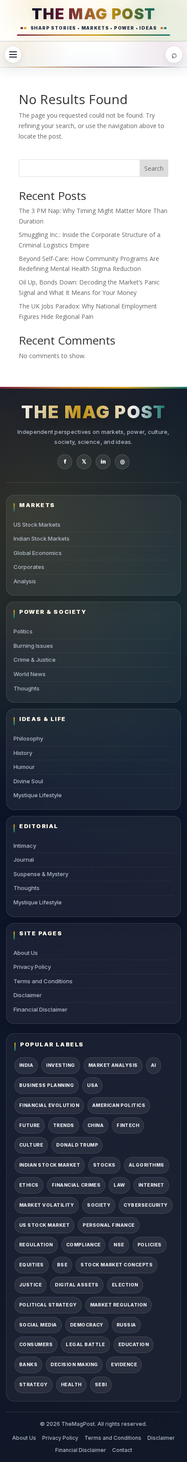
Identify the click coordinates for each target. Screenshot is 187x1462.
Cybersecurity (145, 1205)
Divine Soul (28, 781)
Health (71, 1385)
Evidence (124, 1364)
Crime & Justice (34, 659)
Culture (31, 1145)
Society (98, 1205)
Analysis (24, 581)
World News (29, 673)
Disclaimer (27, 995)
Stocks (104, 1165)
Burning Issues (33, 645)
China (95, 1125)
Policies (149, 1245)
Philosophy (28, 738)
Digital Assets (77, 1285)
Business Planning (46, 1085)
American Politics (118, 1105)
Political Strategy (48, 1305)
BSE (62, 1265)
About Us (25, 952)
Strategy (33, 1385)
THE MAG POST (94, 14)
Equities (31, 1265)
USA (92, 1085)
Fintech (128, 1125)
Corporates (28, 566)
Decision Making (74, 1364)
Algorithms (146, 1165)
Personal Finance (109, 1225)
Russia (126, 1325)
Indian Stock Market (49, 1165)
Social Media (38, 1325)
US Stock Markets (36, 524)
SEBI (101, 1385)
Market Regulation (118, 1305)
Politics (23, 631)
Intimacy (24, 845)
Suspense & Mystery (40, 873)
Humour (24, 766)
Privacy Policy (32, 966)
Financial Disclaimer (40, 1009)
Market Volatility (46, 1205)
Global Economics (37, 552)
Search (154, 168)
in (103, 461)
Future (29, 1125)
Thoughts (26, 688)
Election (125, 1285)
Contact (122, 1450)
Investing (60, 1065)
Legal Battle (85, 1344)
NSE (119, 1245)
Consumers (36, 1344)
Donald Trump (77, 1145)
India (26, 1065)
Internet (151, 1185)
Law (119, 1185)
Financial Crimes (76, 1185)
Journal (23, 859)
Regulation (36, 1245)
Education (133, 1344)
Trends (63, 1125)
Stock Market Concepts (116, 1265)
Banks (28, 1364)
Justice (30, 1285)
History (22, 752)
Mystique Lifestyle (37, 795)
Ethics (29, 1185)
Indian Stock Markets (41, 538)
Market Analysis (113, 1065)
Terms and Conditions (43, 981)
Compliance (83, 1245)
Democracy (87, 1325)
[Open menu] (13, 54)
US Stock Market (44, 1225)
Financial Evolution (49, 1105)
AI (153, 1065)
